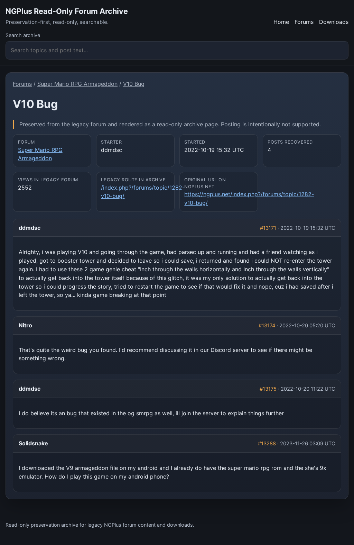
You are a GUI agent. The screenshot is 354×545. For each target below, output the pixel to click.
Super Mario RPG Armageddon (77, 83)
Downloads (333, 21)
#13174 (267, 326)
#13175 (268, 389)
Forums (304, 21)
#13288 (267, 443)
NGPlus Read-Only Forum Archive (67, 11)
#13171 (268, 228)
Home (281, 21)
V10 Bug (134, 83)
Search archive (23, 35)
